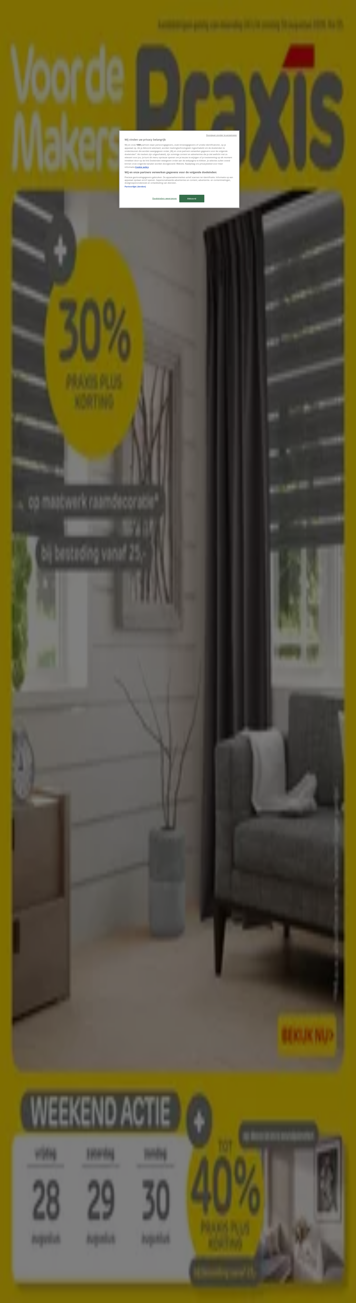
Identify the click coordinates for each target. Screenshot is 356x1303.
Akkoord (191, 198)
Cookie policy (142, 167)
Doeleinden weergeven (164, 198)
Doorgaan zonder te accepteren (221, 135)
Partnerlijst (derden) (135, 186)
